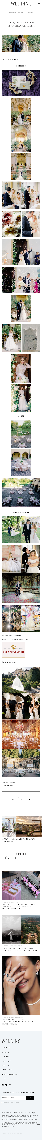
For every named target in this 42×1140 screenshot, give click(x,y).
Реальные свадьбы (16, 12)
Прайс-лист (6, 1061)
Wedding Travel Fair (10, 1074)
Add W (4, 1078)
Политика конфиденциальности (12, 1133)
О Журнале (6, 1048)
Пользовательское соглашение (11, 1131)
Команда (5, 1056)
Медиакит (6, 1052)
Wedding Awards (9, 1070)
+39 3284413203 (7, 785)
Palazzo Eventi (23, 639)
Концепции (29, 12)
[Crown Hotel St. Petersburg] (21, 840)
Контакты (6, 1065)
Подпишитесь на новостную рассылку (18, 1092)
